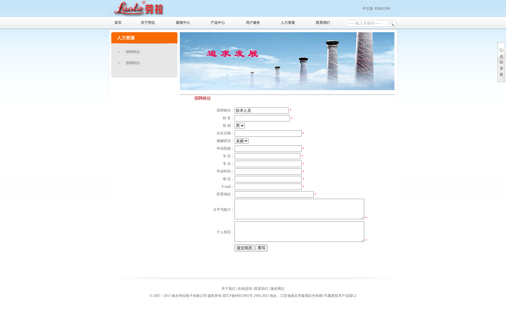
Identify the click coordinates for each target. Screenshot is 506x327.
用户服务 (253, 22)
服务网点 (278, 289)
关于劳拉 (148, 22)
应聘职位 (133, 63)
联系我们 (323, 22)
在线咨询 (245, 289)
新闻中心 (183, 22)
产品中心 (218, 22)
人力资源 (288, 22)
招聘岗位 (133, 52)
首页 (118, 22)
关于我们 (228, 289)
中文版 (368, 8)
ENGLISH (382, 8)
